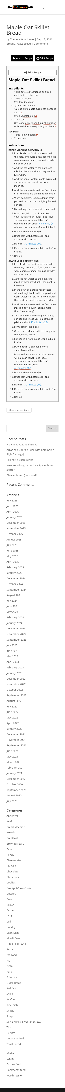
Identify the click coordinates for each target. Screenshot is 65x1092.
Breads (10, 43)
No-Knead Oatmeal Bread (22, 444)
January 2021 (14, 773)
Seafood (11, 999)
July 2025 (11, 545)
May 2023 (12, 656)
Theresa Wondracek (22, 39)
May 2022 (12, 717)
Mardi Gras (13, 938)
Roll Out (11, 988)
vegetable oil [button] (28, 116)
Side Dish (12, 1005)
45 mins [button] (43, 223)
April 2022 (12, 723)
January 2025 (14, 572)
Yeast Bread (23, 43)
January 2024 (14, 623)
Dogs (9, 899)
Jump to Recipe (23, 58)
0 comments (41, 43)
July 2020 (11, 801)
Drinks (10, 905)
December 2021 (15, 734)
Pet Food (11, 955)
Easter (10, 910)
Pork (9, 971)
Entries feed (13, 1064)
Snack (10, 1010)
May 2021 (12, 756)
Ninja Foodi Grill (16, 943)
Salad (9, 994)
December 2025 (15, 522)
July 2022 (11, 706)
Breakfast (12, 838)
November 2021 (16, 739)
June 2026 (12, 506)
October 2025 (14, 534)
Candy (10, 855)
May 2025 (12, 556)
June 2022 (12, 712)
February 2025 (15, 567)
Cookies (11, 882)
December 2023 (15, 628)
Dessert (11, 893)
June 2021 (12, 751)
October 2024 (14, 584)
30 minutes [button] (30, 243)
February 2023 (15, 667)
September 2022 (16, 695)
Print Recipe (46, 58)
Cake (9, 849)
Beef (9, 821)
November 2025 (16, 528)
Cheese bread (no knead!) (21, 475)
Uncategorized (15, 1038)
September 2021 (16, 745)
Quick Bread (13, 982)
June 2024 (12, 606)
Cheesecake (13, 860)
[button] (46, 223)
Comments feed (16, 1070)
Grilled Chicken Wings (19, 460)
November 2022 (16, 684)
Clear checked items (19, 409)
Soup (9, 1016)
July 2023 (11, 645)
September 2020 (16, 790)
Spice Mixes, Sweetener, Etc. (23, 1021)
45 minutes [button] (20, 368)
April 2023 (12, 662)
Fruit (9, 916)
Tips (9, 1027)
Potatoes (11, 977)
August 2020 (13, 795)
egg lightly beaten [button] (26, 134)
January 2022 (14, 728)
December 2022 (15, 678)
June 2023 (12, 651)
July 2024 (11, 600)
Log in (10, 1058)
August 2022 (13, 701)
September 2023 (16, 639)
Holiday (11, 927)
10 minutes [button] (37, 322)
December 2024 (15, 578)
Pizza (9, 966)
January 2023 (14, 673)
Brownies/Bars (15, 843)
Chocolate (12, 871)
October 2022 (14, 689)
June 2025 (12, 550)
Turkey (10, 1033)
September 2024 (16, 589)
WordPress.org (15, 1075)
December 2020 (15, 778)
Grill (9, 921)
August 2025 (13, 539)
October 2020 (14, 784)
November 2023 (16, 634)
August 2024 (13, 595)
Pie (8, 960)
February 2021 (15, 767)
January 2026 (14, 517)
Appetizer (12, 816)
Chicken (11, 866)
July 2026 (11, 500)
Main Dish (12, 932)
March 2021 (13, 762)
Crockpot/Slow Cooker (19, 888)
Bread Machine (15, 827)
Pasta (9, 949)
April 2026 (12, 511)
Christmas (12, 877)
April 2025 (12, 561)
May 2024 (12, 611)
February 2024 (15, 617)
